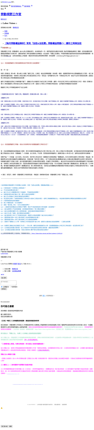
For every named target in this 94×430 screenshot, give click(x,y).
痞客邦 (15, 264)
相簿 (5, 31)
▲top (2, 274)
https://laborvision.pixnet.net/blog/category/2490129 (47, 233)
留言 (19, 264)
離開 (10, 426)
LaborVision (4, 253)
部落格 (6, 33)
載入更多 (3, 278)
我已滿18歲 (4, 426)
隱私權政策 (57, 404)
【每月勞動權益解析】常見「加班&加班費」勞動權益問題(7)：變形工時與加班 (43, 43)
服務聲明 (64, 404)
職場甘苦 (16, 27)
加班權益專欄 (16, 271)
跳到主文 (4, 19)
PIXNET (33, 404)
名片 (5, 35)
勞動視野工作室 (11, 14)
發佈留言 (3, 289)
